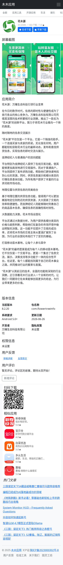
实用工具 (16, 12)
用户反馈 (8, 555)
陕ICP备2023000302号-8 (44, 550)
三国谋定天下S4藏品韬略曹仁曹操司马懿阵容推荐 (31, 486)
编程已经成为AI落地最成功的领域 (22, 492)
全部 (5, 12)
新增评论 (9, 378)
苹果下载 (41, 29)
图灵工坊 (47, 555)
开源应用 (31, 12)
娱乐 (52, 12)
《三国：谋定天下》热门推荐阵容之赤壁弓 (27, 529)
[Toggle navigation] (58, 4)
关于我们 (34, 555)
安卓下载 (26, 29)
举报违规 (7, 358)
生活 (43, 12)
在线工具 (21, 555)
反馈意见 (22, 358)
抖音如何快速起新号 (14, 517)
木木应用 (8, 4)
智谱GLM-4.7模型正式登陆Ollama (22, 523)
